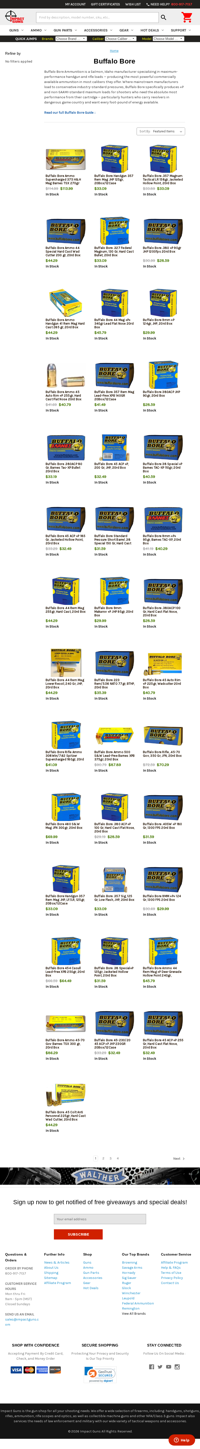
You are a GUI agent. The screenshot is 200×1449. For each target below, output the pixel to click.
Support (178, 30)
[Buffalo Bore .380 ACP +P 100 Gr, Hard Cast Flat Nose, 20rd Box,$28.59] (115, 807)
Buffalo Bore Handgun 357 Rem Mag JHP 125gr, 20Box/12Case (114, 179)
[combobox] (97, 17)
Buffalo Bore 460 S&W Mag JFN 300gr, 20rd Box (64, 825)
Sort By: (145, 131)
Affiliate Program (57, 1283)
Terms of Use (171, 1273)
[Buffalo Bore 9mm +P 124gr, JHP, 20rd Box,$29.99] (163, 303)
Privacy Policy (172, 1278)
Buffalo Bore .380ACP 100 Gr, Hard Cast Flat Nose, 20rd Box (161, 611)
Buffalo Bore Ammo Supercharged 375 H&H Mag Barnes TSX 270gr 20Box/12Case (63, 181)
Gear (124, 30)
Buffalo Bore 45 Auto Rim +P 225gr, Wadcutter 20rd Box (162, 683)
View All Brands (134, 1314)
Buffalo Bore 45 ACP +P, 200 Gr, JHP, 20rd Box (111, 465)
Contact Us (170, 1283)
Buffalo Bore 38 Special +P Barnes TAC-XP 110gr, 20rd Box (162, 467)
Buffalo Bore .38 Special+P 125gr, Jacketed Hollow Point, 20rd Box (114, 971)
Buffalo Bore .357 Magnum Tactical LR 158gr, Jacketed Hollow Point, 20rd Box (163, 179)
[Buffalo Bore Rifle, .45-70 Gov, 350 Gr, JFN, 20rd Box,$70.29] (163, 735)
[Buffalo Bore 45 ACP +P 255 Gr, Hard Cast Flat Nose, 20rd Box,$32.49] (163, 1023)
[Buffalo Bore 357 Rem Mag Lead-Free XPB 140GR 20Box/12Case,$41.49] (115, 375)
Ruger (126, 1283)
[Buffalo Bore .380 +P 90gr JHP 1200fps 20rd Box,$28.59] (163, 231)
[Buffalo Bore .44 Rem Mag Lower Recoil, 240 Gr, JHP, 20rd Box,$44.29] (66, 663)
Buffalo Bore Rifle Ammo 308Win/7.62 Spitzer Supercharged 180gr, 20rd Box (65, 757)
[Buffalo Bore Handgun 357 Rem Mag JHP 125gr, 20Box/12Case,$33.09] (115, 159)
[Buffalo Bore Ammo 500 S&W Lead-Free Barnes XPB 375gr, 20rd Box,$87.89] (115, 735)
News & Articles (57, 1262)
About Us (51, 1268)
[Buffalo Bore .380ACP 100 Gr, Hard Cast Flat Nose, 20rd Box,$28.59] (163, 591)
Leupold (128, 1298)
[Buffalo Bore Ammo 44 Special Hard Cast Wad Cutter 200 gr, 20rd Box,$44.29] (66, 231)
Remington (131, 1308)
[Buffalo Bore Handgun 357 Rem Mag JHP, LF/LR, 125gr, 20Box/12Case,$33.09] (66, 879)
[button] (100, 1375)
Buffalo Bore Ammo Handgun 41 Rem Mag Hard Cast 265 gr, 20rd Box (65, 323)
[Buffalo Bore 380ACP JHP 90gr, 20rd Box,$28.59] (163, 375)
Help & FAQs (171, 1268)
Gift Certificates (105, 4)
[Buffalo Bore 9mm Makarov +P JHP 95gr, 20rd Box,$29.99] (115, 591)
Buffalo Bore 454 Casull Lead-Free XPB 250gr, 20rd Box (65, 971)
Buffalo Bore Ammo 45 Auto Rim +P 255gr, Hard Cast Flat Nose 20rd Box (64, 395)
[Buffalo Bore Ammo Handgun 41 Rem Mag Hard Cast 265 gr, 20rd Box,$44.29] (66, 303)
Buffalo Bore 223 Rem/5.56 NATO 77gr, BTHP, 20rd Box (114, 683)
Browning (129, 1262)
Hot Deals (149, 30)
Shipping (51, 1273)
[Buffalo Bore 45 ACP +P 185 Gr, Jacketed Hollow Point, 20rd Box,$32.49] (66, 519)
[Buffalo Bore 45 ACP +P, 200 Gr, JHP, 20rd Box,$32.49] (115, 447)
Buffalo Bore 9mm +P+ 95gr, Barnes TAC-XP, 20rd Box (162, 539)
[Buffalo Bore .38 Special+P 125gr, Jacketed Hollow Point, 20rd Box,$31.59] (115, 951)
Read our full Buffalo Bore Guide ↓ (70, 112)
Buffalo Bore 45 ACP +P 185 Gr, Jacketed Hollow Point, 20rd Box (66, 539)
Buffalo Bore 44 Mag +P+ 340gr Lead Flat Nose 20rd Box (114, 323)
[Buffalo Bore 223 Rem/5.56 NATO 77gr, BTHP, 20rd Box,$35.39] (115, 663)
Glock (126, 1288)
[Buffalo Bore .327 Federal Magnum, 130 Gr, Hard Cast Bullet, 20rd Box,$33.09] (115, 231)
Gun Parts (63, 30)
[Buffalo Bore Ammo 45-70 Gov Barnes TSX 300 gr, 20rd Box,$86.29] (66, 1023)
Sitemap (50, 1278)
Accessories (96, 30)
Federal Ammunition (138, 1303)
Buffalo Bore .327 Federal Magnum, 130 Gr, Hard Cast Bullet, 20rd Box (114, 251)
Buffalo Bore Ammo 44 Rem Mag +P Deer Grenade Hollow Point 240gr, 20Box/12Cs (162, 973)
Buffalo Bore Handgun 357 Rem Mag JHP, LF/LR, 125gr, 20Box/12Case (65, 899)
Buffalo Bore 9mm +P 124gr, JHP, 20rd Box (158, 321)
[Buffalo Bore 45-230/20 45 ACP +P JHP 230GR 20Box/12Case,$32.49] (115, 1023)
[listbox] (168, 131)
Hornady (128, 1273)
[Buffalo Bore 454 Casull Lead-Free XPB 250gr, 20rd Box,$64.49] (66, 951)
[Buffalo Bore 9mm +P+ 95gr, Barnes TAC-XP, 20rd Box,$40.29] (163, 519)
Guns (14, 30)
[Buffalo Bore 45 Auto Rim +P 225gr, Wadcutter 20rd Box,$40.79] (163, 663)
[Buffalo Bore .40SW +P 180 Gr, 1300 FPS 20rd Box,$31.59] (163, 807)
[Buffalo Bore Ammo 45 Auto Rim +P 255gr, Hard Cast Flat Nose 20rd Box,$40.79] (66, 375)
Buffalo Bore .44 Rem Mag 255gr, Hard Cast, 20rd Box (66, 609)
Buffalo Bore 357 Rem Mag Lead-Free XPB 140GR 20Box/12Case (114, 395)
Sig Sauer (129, 1278)
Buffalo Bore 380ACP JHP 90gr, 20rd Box (161, 393)
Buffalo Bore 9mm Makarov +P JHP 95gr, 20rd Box (113, 611)
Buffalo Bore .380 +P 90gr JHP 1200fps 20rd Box (162, 249)
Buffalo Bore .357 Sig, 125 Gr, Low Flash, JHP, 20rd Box (114, 898)
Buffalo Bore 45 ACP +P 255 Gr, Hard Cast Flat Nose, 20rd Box (163, 1043)
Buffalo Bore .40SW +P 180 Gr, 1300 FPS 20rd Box (162, 825)
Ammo (36, 30)
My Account (75, 4)
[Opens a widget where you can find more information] (181, 1440)
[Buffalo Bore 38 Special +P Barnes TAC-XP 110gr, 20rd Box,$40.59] (163, 447)
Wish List (133, 4)
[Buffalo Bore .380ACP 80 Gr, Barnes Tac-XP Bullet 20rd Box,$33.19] (66, 447)
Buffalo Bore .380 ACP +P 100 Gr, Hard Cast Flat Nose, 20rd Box (114, 827)
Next (177, 1159)
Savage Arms (132, 1268)
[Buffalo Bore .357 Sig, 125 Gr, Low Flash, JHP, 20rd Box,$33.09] (115, 879)
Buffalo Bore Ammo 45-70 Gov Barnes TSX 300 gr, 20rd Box (65, 1043)
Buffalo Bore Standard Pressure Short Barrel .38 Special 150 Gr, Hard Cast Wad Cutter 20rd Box (112, 541)
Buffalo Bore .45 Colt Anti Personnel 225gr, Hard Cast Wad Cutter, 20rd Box (66, 1115)
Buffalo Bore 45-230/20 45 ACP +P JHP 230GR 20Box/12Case (112, 1043)
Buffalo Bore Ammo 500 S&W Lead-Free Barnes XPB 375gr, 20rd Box (114, 755)
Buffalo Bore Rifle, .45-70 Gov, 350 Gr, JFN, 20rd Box (162, 753)
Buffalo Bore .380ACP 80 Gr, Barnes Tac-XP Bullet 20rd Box (64, 467)
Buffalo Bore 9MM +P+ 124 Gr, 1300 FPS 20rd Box (162, 898)
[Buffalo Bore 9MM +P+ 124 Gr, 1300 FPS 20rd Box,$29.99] (163, 879)
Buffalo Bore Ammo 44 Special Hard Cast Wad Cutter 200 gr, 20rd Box (63, 251)
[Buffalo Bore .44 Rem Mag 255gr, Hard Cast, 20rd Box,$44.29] (66, 591)
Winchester (131, 1293)
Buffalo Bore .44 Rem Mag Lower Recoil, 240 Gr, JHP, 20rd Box (65, 683)
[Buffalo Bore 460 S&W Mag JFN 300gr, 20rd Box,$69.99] (66, 807)
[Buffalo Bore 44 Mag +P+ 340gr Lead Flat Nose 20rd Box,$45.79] (115, 303)
